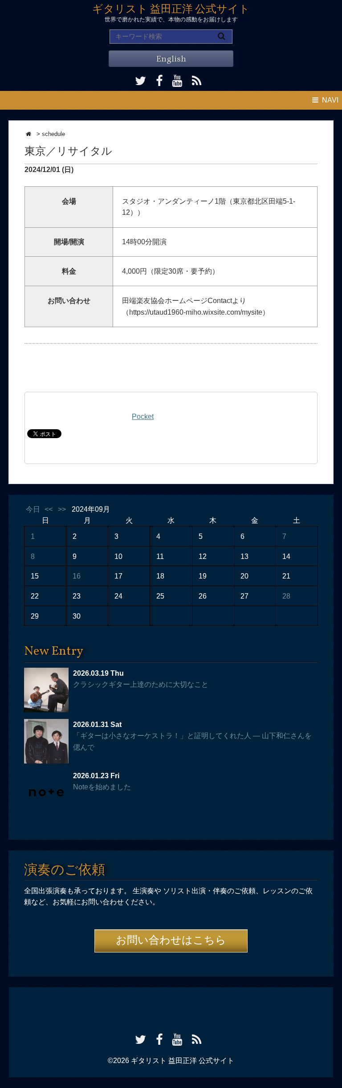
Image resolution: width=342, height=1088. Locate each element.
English (171, 59)
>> (62, 509)
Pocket (143, 416)
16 (77, 576)
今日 (33, 509)
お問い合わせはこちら (171, 940)
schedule (53, 134)
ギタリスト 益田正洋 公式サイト (171, 9)
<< (49, 509)
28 (286, 596)
